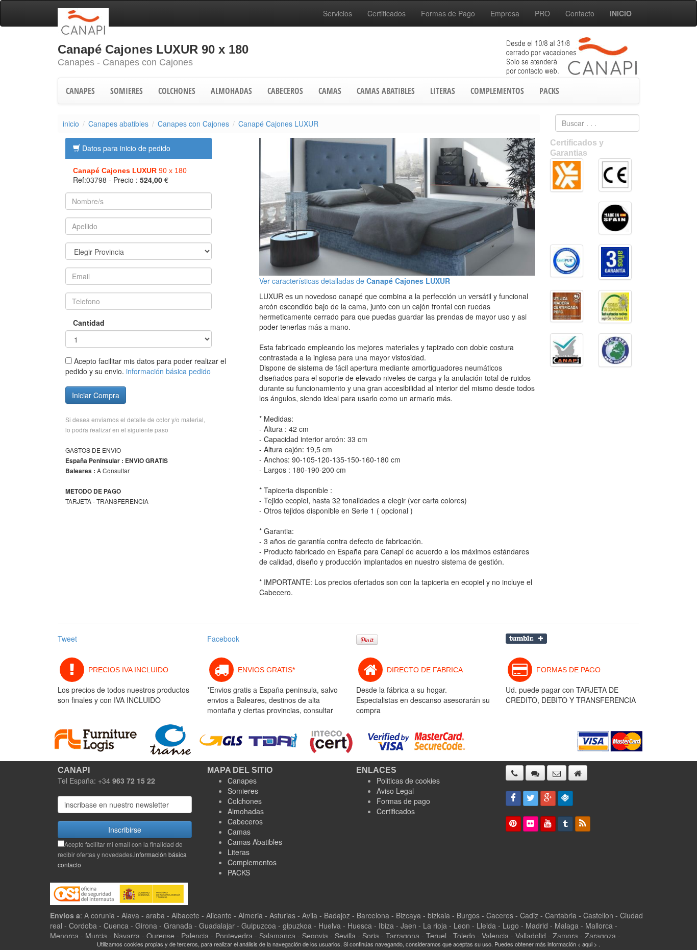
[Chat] (535, 773)
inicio (71, 123)
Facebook (223, 639)
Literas (239, 852)
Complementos (252, 862)
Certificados (386, 13)
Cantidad (81, 323)
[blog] (582, 824)
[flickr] (530, 824)
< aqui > (587, 944)
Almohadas (246, 811)
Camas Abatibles (255, 842)
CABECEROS (285, 90)
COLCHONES (176, 90)
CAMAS (329, 90)
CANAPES (80, 90)
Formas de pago (403, 801)
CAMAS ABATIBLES (386, 90)
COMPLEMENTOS (497, 90)
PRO (542, 13)
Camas (239, 831)
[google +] (548, 798)
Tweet (67, 639)
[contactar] (556, 773)
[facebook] (513, 798)
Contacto (579, 13)
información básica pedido (168, 371)
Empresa (504, 13)
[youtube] (548, 824)
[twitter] (530, 798)
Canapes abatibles (118, 123)
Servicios (337, 13)
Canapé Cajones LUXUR (278, 123)
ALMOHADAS (231, 90)
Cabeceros (245, 821)
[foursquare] (565, 798)
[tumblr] (565, 824)
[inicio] (577, 773)
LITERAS (442, 90)
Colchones (245, 801)
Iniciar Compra (95, 395)
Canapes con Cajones (193, 123)
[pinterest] (513, 824)
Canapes (242, 780)
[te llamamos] (515, 773)
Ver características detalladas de (354, 281)
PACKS (549, 90)
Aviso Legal (395, 791)
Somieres (243, 791)
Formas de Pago (448, 13)
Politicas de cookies (408, 780)
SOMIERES (126, 90)
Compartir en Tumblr (526, 639)
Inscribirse (124, 829)
